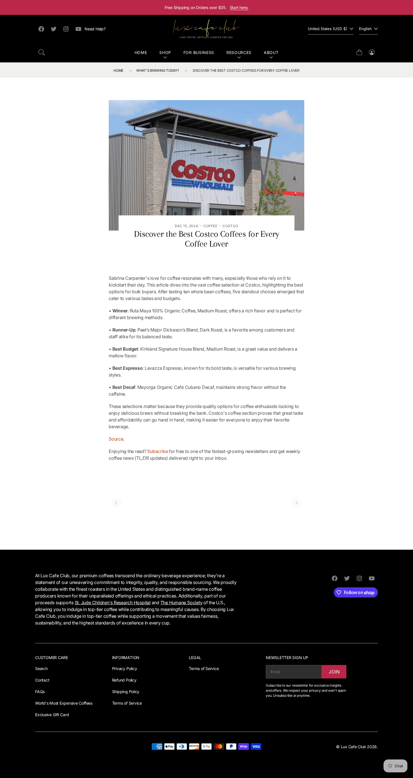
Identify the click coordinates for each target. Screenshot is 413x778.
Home (141, 52)
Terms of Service (127, 703)
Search (41, 668)
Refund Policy (124, 680)
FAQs (40, 691)
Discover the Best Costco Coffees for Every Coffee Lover (246, 70)
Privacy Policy (124, 668)
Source (116, 439)
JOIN (334, 672)
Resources (238, 52)
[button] (41, 52)
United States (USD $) (327, 28)
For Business (198, 52)
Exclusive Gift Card (52, 714)
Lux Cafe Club (353, 746)
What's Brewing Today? (157, 70)
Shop (165, 52)
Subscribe (157, 451)
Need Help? (95, 28)
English (365, 28)
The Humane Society (181, 602)
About (271, 52)
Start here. (239, 7)
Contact (42, 680)
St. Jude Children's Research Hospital (113, 602)
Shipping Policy (125, 691)
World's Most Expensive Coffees (63, 703)
